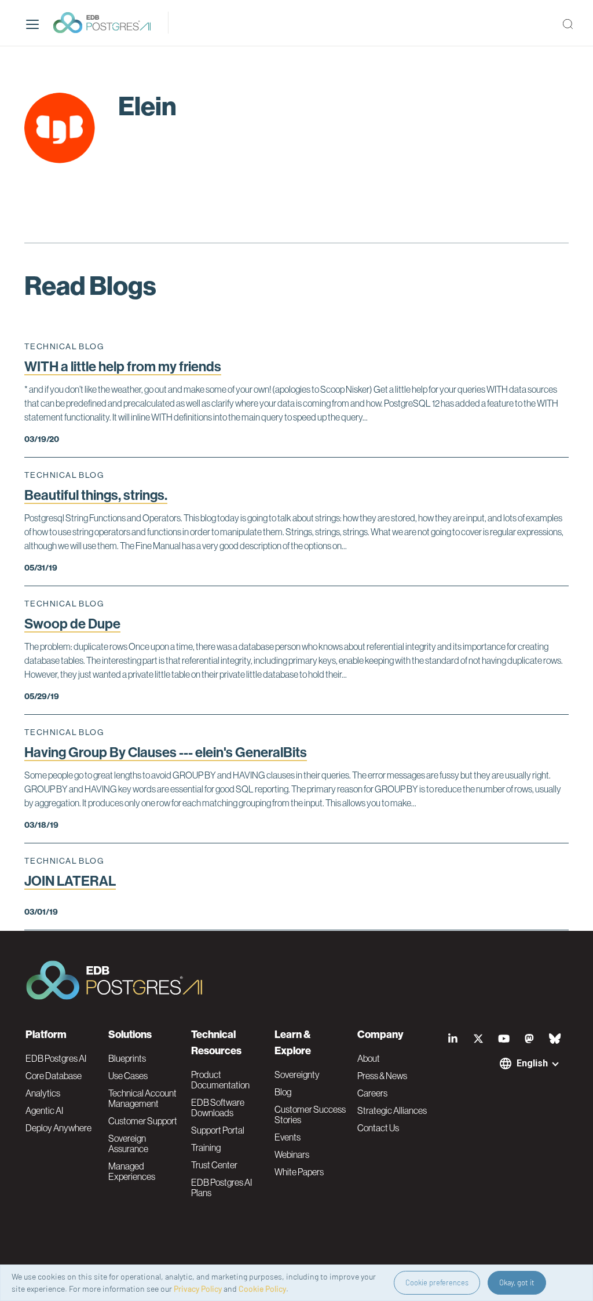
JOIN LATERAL (70, 881)
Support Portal (217, 1130)
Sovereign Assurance (128, 1143)
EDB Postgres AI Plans (221, 1187)
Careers (372, 1093)
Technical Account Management (142, 1098)
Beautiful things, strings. (95, 495)
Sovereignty (297, 1074)
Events (287, 1137)
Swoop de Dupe (72, 624)
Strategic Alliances (392, 1110)
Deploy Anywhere (58, 1128)
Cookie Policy (262, 1288)
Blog (282, 1092)
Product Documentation (220, 1079)
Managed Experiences (131, 1171)
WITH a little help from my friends (122, 367)
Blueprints (127, 1058)
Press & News (382, 1075)
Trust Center (214, 1165)
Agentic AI (44, 1110)
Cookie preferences (436, 1282)
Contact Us (378, 1128)
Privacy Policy (198, 1288)
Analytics (42, 1093)
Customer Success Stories (310, 1114)
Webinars (291, 1154)
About (368, 1058)
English (532, 1063)
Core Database (53, 1075)
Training (206, 1147)
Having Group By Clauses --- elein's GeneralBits (165, 752)
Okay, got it (517, 1282)
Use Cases (128, 1075)
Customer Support (142, 1121)
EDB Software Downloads (217, 1107)
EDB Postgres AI (55, 1058)
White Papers (299, 1172)
